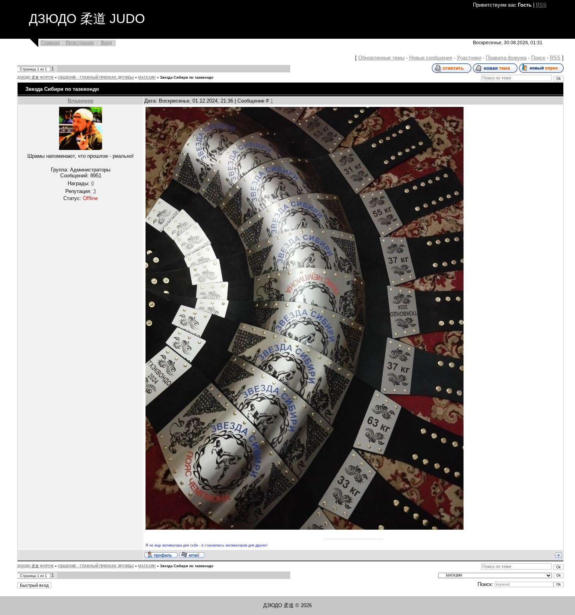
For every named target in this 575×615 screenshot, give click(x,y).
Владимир (80, 101)
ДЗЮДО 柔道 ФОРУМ (35, 77)
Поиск (538, 58)
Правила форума (506, 58)
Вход (106, 42)
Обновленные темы (381, 58)
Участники (469, 58)
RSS (541, 5)
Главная (50, 42)
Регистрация (80, 42)
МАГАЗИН (147, 77)
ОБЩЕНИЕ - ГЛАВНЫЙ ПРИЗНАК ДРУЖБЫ (96, 77)
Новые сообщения (430, 58)
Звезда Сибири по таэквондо (187, 77)
